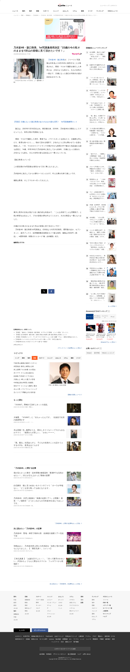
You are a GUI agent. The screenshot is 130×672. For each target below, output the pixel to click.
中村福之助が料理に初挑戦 (23, 383)
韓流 (26, 611)
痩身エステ (68, 642)
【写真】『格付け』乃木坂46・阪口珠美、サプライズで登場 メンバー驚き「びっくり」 (42, 332)
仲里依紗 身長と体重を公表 (24, 366)
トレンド (56, 11)
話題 (82, 602)
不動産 (102, 639)
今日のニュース (113, 11)
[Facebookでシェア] (51, 291)
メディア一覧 (107, 605)
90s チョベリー (74, 611)
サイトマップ (107, 613)
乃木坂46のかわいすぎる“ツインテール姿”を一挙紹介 (31, 341)
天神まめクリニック (71, 636)
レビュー (49, 599)
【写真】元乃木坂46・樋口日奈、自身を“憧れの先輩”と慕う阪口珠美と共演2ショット (41, 334)
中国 (15, 617)
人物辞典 (105, 611)
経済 (15, 602)
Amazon (89, 353)
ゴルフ (38, 608)
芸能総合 (27, 599)
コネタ (60, 602)
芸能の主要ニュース (74, 394)
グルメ (49, 611)
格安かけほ (34, 639)
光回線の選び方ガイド (37, 636)
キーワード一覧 (107, 608)
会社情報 (42, 654)
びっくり (61, 599)
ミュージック (105, 316)
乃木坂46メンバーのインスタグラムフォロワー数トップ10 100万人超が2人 (38, 339)
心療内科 (81, 636)
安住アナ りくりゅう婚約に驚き (25, 386)
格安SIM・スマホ (110, 636)
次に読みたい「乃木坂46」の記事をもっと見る (65, 584)
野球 (37, 602)
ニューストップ (104, 5)
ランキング (99, 11)
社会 (15, 599)
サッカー (38, 605)
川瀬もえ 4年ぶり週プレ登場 (24, 379)
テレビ (112, 316)
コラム (75, 11)
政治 (15, 605)
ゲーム (49, 605)
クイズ (90, 11)
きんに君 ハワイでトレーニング (25, 389)
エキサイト (114, 5)
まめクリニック (59, 636)
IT (47, 608)
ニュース (15, 11)
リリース (105, 599)
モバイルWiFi (43, 639)
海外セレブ (28, 608)
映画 (26, 602)
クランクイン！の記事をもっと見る (69, 348)
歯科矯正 (107, 639)
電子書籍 (76, 642)
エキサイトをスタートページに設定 (65, 649)
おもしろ (65, 11)
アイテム (88, 636)
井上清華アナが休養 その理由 (24, 370)
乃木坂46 (52, 60)
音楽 (26, 605)
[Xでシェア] (44, 291)
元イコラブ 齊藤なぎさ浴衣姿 (24, 392)
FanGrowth (49, 636)
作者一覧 (105, 602)
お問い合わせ (87, 654)
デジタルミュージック (97, 316)
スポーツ (46, 11)
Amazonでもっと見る (108, 342)
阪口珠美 (60, 60)
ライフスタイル (74, 605)
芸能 (37, 11)
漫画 (82, 11)
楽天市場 (96, 353)
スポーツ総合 (40, 599)
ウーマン (76, 639)
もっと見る (111, 306)
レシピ (82, 639)
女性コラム (72, 602)
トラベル (72, 608)
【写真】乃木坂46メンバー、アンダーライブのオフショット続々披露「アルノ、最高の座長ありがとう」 (46, 337)
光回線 (28, 639)
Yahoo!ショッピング (108, 353)
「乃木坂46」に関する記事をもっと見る (67, 523)
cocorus (51, 639)
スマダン (72, 599)
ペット (60, 608)
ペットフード (55, 642)
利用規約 (48, 654)
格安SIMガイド (19, 639)
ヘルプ (105, 616)
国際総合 (16, 614)
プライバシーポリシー (59, 654)
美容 (113, 639)
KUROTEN (26, 636)
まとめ (16, 608)
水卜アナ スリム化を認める (24, 373)
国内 (23, 11)
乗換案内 (95, 639)
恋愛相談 (65, 639)
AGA (62, 642)
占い (70, 639)
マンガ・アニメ (51, 602)
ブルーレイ (89, 316)
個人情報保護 (72, 654)
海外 (30, 11)
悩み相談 (58, 639)
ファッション (51, 613)
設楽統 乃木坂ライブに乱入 (24, 376)
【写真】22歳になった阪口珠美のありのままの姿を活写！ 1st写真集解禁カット (45, 122)
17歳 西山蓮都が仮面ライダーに (25, 363)
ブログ (94, 636)
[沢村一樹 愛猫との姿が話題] (64, 373)
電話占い (100, 636)
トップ (17, 358)
